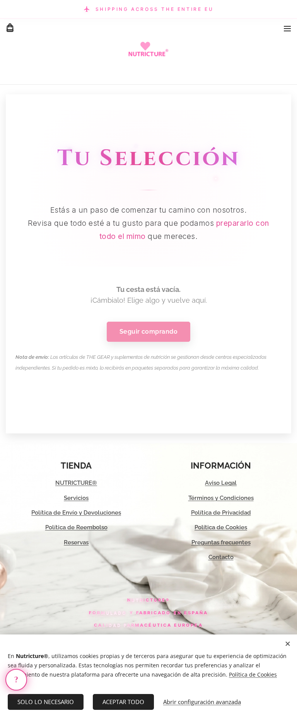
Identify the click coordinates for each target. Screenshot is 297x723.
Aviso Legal (221, 482)
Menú (287, 28)
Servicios (76, 498)
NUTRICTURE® (76, 482)
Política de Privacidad (221, 512)
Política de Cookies (221, 527)
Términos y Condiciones (221, 498)
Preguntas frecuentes (221, 542)
